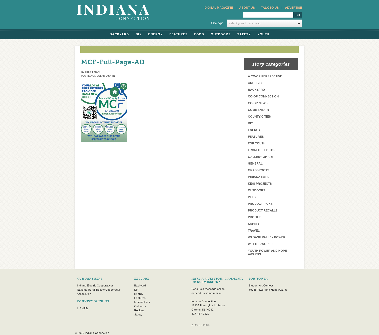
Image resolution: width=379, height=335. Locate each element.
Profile (254, 217)
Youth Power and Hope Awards (267, 252)
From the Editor (262, 150)
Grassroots (258, 170)
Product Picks (260, 203)
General (255, 163)
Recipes (139, 310)
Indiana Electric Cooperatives (95, 285)
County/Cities (259, 116)
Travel (254, 230)
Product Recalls (263, 210)
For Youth (256, 143)
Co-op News (257, 103)
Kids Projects (260, 183)
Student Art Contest (261, 285)
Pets (252, 197)
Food (199, 34)
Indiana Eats (258, 177)
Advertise (293, 7)
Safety (244, 34)
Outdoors (221, 34)
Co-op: (217, 23)
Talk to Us (270, 7)
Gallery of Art (261, 156)
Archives (255, 83)
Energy (155, 34)
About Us (247, 7)
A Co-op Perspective (265, 76)
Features (178, 34)
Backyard (119, 34)
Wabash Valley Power (266, 237)
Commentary (258, 109)
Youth (263, 34)
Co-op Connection (263, 96)
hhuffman (92, 72)
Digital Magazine (219, 7)
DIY (139, 34)
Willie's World (260, 244)
